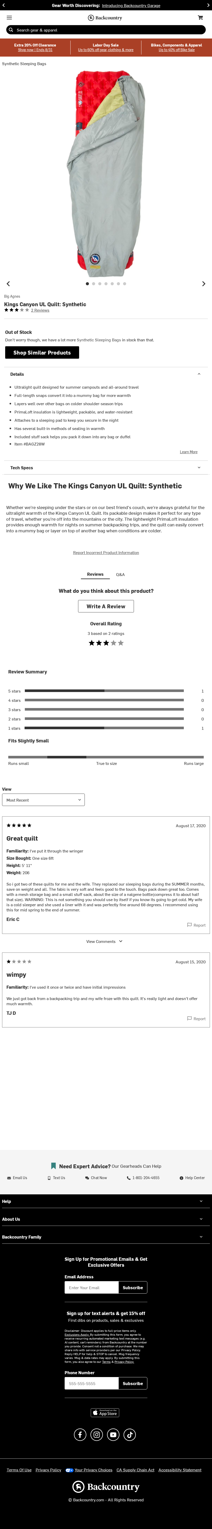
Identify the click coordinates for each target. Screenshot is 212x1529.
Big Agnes (12, 296)
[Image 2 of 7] (93, 284)
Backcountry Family (21, 1237)
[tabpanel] (106, 818)
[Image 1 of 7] (87, 284)
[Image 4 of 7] (106, 284)
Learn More (189, 451)
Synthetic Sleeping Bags (24, 63)
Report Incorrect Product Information (106, 552)
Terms (106, 1361)
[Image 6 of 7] (118, 284)
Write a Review (106, 606)
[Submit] (11, 30)
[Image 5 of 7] (112, 284)
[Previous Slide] (3, 5)
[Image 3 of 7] (100, 284)
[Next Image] (204, 284)
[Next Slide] (208, 5)
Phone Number (80, 1372)
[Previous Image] (8, 284)
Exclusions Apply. (77, 1334)
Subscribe (133, 1287)
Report (200, 924)
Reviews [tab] (95, 574)
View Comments (101, 941)
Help (6, 1201)
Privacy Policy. (124, 1361)
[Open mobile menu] (9, 17)
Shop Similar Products (42, 352)
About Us (11, 1219)
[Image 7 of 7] (125, 284)
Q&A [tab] (120, 574)
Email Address (79, 1276)
